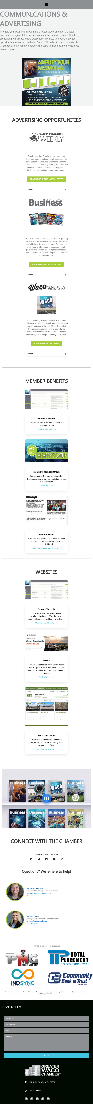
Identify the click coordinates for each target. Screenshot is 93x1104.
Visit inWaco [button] (45, 677)
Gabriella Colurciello (35, 888)
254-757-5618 (32, 896)
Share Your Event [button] (45, 429)
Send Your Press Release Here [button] (45, 548)
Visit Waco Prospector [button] (45, 749)
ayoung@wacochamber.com (37, 921)
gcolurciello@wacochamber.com (39, 893)
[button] (46, 1055)
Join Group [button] (45, 486)
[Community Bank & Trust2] (70, 978)
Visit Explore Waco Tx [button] (45, 623)
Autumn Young (33, 916)
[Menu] (46, 4)
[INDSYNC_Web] (23, 978)
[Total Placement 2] (70, 958)
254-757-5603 (32, 923)
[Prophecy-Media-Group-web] (23, 958)
